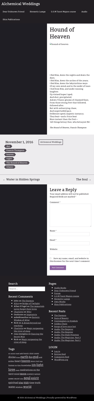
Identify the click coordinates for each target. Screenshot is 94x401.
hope (41, 361)
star (21, 382)
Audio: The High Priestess (66, 335)
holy (37, 361)
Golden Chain (60, 324)
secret (17, 378)
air (9, 353)
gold (40, 357)
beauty (26, 353)
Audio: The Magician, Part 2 (67, 338)
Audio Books (60, 288)
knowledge (26, 365)
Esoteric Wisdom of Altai (27, 319)
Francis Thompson (15, 150)
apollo (21, 353)
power (11, 378)
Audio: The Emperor (63, 329)
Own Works (59, 302)
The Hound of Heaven (16, 162)
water (11, 387)
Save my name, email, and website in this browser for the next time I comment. (70, 260)
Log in (57, 351)
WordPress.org (61, 360)
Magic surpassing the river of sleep (28, 330)
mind (16, 374)
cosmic (36, 353)
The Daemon (28, 301)
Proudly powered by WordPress (62, 398)
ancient (12, 353)
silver (21, 379)
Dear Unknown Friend (13, 12)
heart (18, 361)
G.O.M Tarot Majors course (63, 12)
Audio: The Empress (63, 332)
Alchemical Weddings (20, 4)
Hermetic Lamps (38, 12)
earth (24, 357)
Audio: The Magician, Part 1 (67, 340)
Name (53, 231)
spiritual (13, 382)
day (8, 146)
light (39, 365)
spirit (35, 378)
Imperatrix (31, 315)
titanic (9, 167)
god (35, 357)
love (11, 369)
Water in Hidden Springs (21, 179)
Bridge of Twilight (31, 303)
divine (12, 357)
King (19, 365)
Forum (57, 293)
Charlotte (18, 312)
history (33, 361)
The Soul (83, 179)
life (34, 365)
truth (37, 383)
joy (16, 365)
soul (27, 378)
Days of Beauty (61, 318)
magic (17, 370)
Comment (55, 202)
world (27, 387)
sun (26, 382)
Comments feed (61, 357)
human (11, 365)
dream (18, 357)
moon (23, 374)
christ (31, 353)
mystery (30, 374)
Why (29, 312)
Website (53, 249)
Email (53, 240)
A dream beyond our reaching (27, 324)
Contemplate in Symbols (66, 321)
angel (17, 353)
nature (37, 374)
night (9, 158)
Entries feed (60, 354)
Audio (84, 12)
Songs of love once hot (65, 326)
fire (31, 357)
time (31, 383)
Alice (16, 303)
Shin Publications (11, 19)
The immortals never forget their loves (29, 308)
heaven (10, 154)
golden (11, 361)
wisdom (19, 387)
